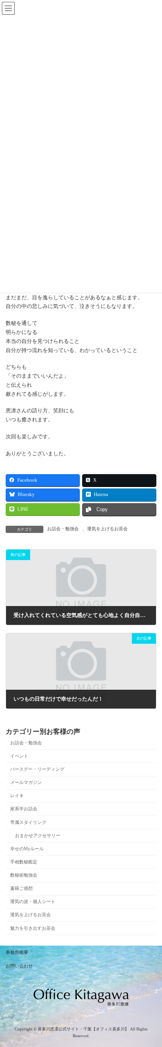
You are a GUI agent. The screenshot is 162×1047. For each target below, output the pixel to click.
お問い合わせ (19, 966)
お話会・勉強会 (63, 528)
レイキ (17, 795)
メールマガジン (26, 782)
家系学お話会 (23, 808)
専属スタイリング (28, 822)
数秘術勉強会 (23, 875)
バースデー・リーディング (37, 769)
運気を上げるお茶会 (107, 528)
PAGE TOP (150, 1007)
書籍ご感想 (21, 888)
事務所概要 (17, 952)
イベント (19, 756)
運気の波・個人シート (32, 901)
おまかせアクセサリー (37, 835)
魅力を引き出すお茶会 (32, 928)
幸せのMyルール (27, 848)
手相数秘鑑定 (23, 862)
